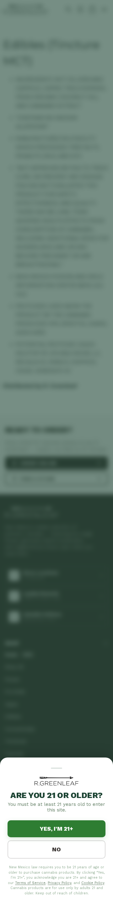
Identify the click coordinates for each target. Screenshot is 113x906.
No (56, 849)
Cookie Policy (92, 883)
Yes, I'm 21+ (56, 828)
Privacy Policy (59, 883)
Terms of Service (30, 883)
